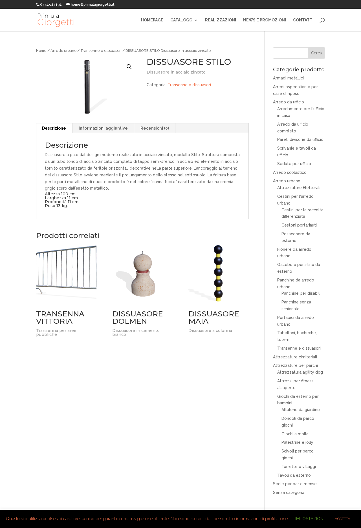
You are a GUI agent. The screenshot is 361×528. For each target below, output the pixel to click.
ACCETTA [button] (342, 519)
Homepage (152, 20)
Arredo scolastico (290, 172)
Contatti (303, 20)
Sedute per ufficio (294, 163)
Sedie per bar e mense (295, 484)
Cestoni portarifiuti (299, 225)
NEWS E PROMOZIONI (264, 20)
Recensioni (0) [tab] (154, 128)
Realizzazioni (220, 20)
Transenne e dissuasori (101, 50)
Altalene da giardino (300, 409)
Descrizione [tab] (54, 128)
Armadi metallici (288, 78)
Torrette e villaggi (298, 466)
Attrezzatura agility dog (300, 372)
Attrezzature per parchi (295, 365)
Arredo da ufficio (288, 102)
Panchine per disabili (300, 293)
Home (41, 50)
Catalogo (181, 20)
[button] (129, 67)
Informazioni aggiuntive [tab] (103, 128)
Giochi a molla (295, 434)
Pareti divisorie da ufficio (300, 139)
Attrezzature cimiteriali (295, 357)
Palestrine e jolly (297, 442)
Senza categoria (288, 492)
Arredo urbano (63, 50)
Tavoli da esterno (294, 475)
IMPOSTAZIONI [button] (309, 518)
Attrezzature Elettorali (298, 187)
